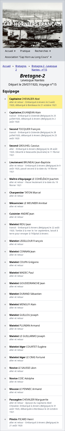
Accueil (10, 51)
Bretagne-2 (21, 67)
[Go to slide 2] (33, 45)
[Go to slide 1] (31, 45)
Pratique (25, 51)
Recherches (43, 51)
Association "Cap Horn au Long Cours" (28, 57)
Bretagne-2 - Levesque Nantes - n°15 (44, 67)
